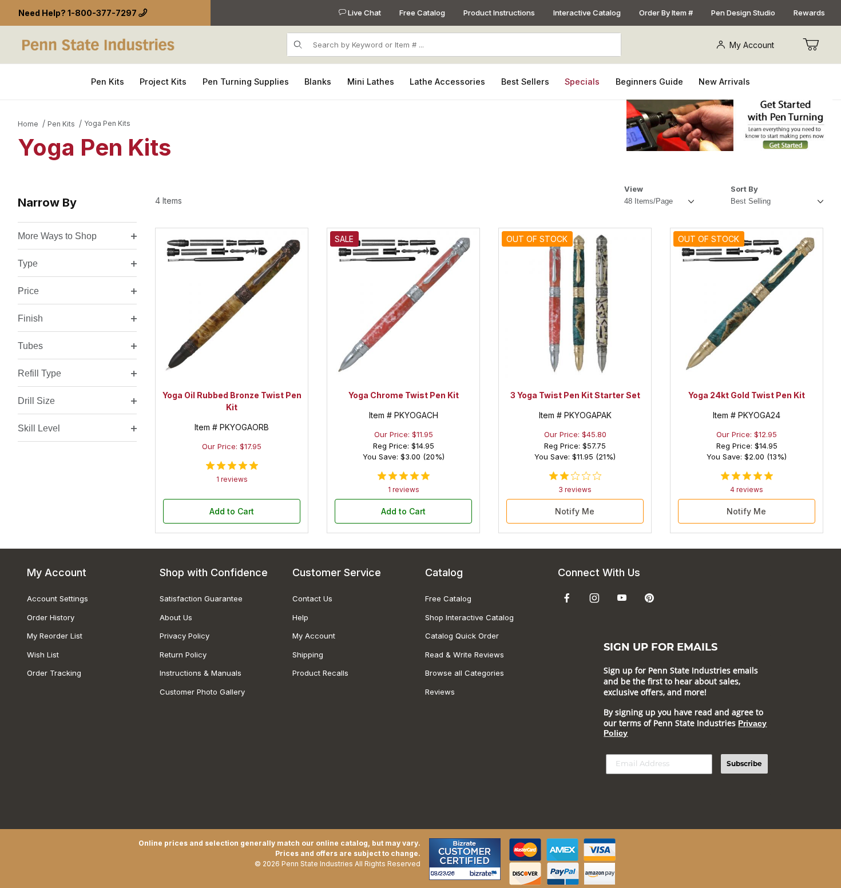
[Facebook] (567, 598)
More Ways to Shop (57, 236)
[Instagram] (594, 598)
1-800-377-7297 (102, 13)
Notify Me (574, 511)
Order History (50, 617)
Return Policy (183, 654)
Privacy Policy (184, 635)
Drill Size (36, 401)
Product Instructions (499, 12)
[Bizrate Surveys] (485, 873)
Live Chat (363, 12)
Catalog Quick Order (462, 635)
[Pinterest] (649, 598)
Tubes (30, 346)
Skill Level (39, 428)
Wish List (43, 654)
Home (28, 124)
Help (300, 617)
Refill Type (39, 373)
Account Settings (57, 598)
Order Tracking (54, 672)
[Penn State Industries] (99, 44)
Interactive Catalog (587, 12)
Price (28, 291)
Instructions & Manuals (200, 672)
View (633, 188)
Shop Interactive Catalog (469, 617)
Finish (30, 318)
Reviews (440, 691)
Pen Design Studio (743, 12)
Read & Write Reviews (464, 654)
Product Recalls (320, 672)
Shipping (307, 654)
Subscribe (744, 763)
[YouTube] (622, 598)
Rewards (809, 12)
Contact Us (312, 598)
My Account (751, 45)
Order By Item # (666, 12)
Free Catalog (422, 12)
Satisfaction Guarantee (201, 598)
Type (28, 263)
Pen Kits (61, 124)
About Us (176, 617)
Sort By (744, 188)
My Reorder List (54, 635)
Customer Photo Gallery (202, 691)
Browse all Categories (464, 672)
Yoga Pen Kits (107, 123)
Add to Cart (231, 511)
